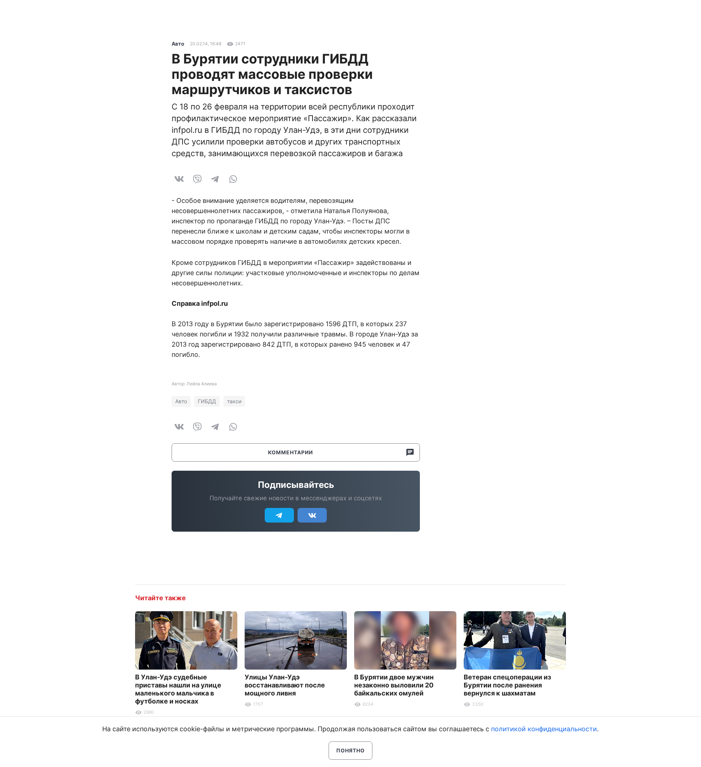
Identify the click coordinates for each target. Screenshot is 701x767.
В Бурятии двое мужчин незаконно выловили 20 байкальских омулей (394, 685)
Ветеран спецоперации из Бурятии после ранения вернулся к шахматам (507, 685)
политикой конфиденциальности (544, 729)
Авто (178, 44)
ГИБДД (207, 401)
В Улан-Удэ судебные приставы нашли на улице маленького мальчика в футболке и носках (178, 689)
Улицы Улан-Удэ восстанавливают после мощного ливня (285, 685)
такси (234, 401)
